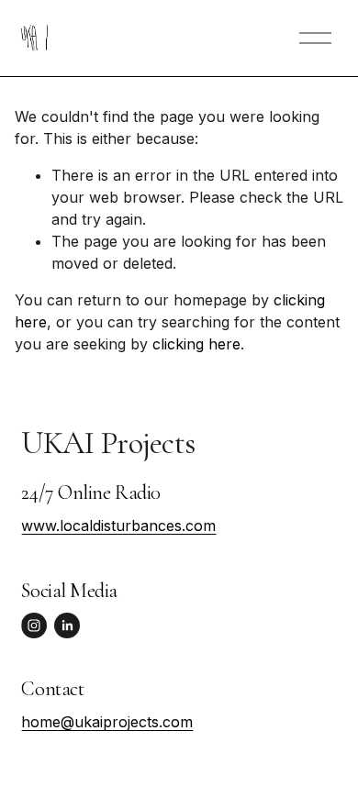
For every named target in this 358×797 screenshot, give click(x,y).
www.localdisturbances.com (118, 525)
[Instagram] (34, 625)
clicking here (196, 344)
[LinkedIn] (67, 625)
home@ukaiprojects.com (107, 722)
